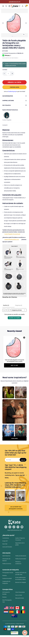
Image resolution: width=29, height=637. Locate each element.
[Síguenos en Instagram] (9, 527)
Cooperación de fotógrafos (6, 582)
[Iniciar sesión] (22, 6)
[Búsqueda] (6, 6)
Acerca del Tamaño (7, 547)
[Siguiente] (26, 23)
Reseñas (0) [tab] (6, 305)
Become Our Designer (20, 582)
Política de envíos (6, 563)
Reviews (4, 597)
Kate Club (4, 544)
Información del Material (6, 559)
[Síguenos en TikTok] (13, 527)
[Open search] (4, 310)
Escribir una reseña (14, 318)
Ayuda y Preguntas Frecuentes (20, 539)
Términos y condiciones (18, 562)
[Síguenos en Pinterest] (18, 527)
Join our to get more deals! (14, 91)
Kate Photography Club (7, 601)
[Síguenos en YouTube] (22, 527)
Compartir (4, 125)
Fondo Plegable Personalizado (12, 234)
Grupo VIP (5, 541)
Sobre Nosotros (6, 555)
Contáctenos (5, 538)
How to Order (18, 595)
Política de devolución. (20, 555)
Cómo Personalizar (20, 592)
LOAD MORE (14, 438)
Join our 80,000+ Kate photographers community (15, 507)
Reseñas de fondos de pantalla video (20, 573)
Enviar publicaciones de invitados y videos (20, 578)
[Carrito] (26, 6)
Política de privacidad (20, 558)
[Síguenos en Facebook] (5, 527)
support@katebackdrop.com (11, 239)
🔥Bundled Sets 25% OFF (14, 1)
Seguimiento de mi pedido (19, 544)
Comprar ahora (14, 87)
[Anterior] (3, 23)
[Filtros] (8, 310)
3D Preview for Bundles (6, 593)
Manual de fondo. (19, 598)
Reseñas (4, 575)
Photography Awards (7, 572)
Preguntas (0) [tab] (18, 305)
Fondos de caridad (7, 578)
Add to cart (14, 365)
